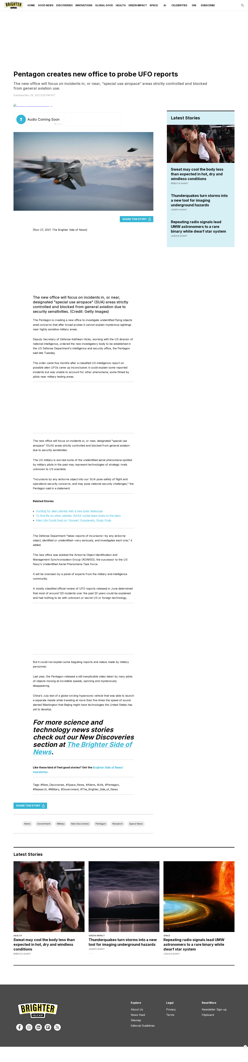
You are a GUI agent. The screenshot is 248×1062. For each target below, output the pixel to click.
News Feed (138, 1015)
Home (31, 5)
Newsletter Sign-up (214, 1009)
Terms (170, 1015)
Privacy (171, 1009)
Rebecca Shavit (179, 183)
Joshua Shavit (179, 236)
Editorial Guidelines (143, 1025)
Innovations (83, 5)
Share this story (134, 219)
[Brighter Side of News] (13, 5)
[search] (242, 5)
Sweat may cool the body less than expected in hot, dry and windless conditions (197, 174)
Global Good (104, 5)
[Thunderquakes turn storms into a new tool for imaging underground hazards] (124, 896)
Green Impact (137, 5)
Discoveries (64, 5)
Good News (45, 5)
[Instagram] (29, 1027)
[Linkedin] (38, 1027)
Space (154, 5)
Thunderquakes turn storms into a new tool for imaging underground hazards (199, 200)
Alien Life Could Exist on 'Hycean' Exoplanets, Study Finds (73, 520)
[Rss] (57, 1027)
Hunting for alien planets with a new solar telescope (69, 511)
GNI (194, 5)
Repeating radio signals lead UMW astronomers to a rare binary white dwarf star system (198, 226)
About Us (137, 1009)
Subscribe (208, 5)
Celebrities (179, 5)
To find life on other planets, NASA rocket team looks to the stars (78, 515)
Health (121, 5)
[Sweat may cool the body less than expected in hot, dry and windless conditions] (49, 896)
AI (164, 5)
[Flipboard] (48, 1027)
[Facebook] (19, 1027)
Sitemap (136, 1020)
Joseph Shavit (179, 209)
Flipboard (208, 1015)
